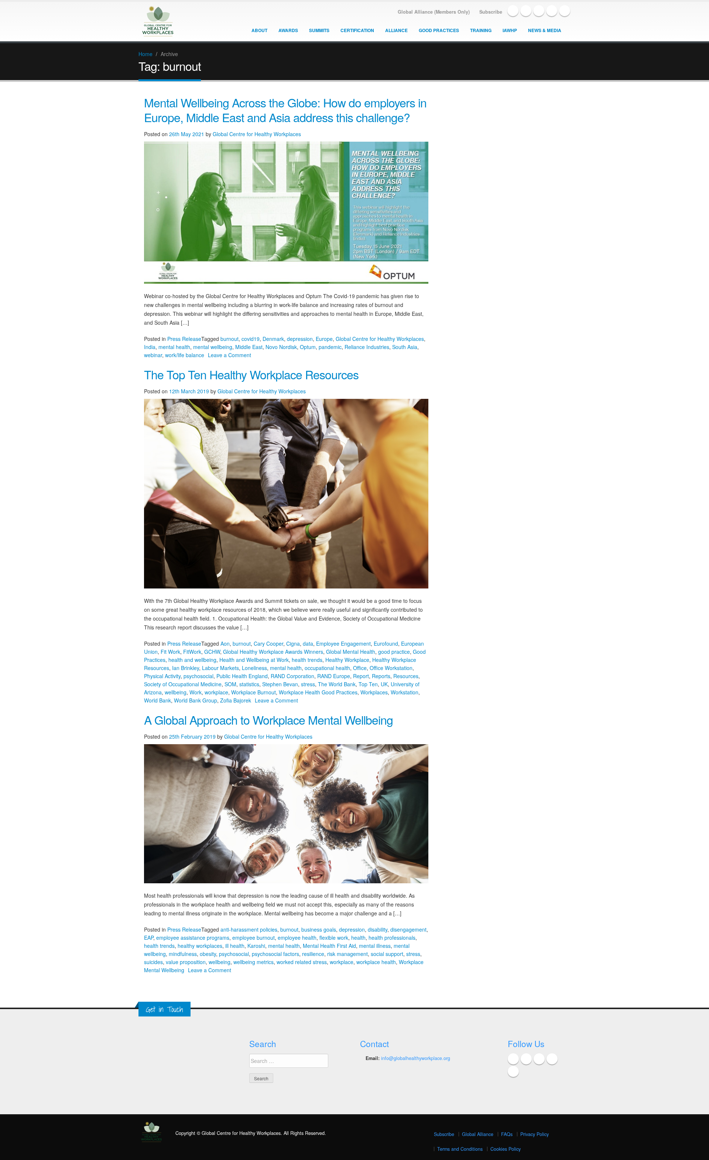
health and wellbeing (192, 659)
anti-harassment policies (248, 929)
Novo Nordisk (281, 347)
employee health (297, 937)
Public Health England (242, 676)
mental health (174, 347)
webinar (153, 355)
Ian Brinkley (185, 668)
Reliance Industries (367, 347)
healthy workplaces (200, 945)
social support (387, 953)
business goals (318, 929)
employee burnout (253, 937)
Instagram (564, 10)
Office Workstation (391, 668)
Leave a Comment (229, 355)
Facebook (512, 10)
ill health (234, 945)
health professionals (392, 937)
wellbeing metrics (253, 962)
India (149, 347)
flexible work (333, 937)
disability (377, 929)
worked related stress (302, 962)
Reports (381, 676)
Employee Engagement (343, 643)
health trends (307, 659)
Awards (288, 30)
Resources (405, 676)
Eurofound (386, 643)
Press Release (184, 338)
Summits (319, 30)
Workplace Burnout (253, 692)
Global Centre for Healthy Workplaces (257, 134)
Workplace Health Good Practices (318, 692)
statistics (249, 684)
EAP (148, 937)
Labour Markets (220, 668)
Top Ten (368, 684)
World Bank (157, 700)
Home (145, 54)
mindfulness (183, 953)
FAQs (507, 1134)
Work (195, 692)
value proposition (186, 962)
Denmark (273, 338)
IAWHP (510, 30)
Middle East (249, 347)
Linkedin (538, 10)
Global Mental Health (350, 651)
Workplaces (374, 692)
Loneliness (254, 668)
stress (308, 684)
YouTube (551, 10)
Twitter (525, 10)
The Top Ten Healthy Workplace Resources (251, 374)
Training (480, 30)
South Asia (404, 347)
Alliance (396, 30)
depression (300, 338)
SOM (230, 684)
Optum (308, 347)
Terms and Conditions (460, 1149)
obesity (208, 953)
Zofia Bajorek (235, 700)
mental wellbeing (212, 347)
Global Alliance (477, 1134)
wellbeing (175, 692)
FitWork (192, 651)
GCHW (212, 651)
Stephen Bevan (280, 684)
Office (360, 668)
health (358, 937)
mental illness (375, 945)
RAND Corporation (292, 676)
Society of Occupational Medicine (183, 684)
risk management (347, 953)
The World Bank (337, 684)
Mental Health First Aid (329, 945)
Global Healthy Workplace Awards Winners (273, 651)
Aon (225, 643)
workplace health (376, 962)
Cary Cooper (268, 643)
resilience (313, 953)
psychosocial (198, 676)
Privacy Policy (534, 1134)
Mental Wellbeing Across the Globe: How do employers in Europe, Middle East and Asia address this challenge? (285, 109)
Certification (357, 30)
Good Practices (439, 30)
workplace (216, 692)
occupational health (327, 668)
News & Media (544, 30)
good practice (394, 651)
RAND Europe (333, 676)
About (259, 30)
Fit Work (170, 651)
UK (384, 684)
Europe (324, 338)
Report (361, 676)
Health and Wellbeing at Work (254, 659)
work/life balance (184, 355)
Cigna (293, 643)
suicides (153, 962)
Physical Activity (162, 676)
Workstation (404, 692)
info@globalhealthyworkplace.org (415, 1058)
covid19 (251, 338)
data (308, 643)
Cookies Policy (505, 1149)
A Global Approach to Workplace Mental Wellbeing (268, 719)
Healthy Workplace (347, 659)
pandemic (330, 347)
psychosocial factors (275, 953)
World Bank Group (195, 700)
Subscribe (444, 1134)
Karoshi (256, 945)
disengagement (408, 929)
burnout (229, 338)
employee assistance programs (192, 937)
